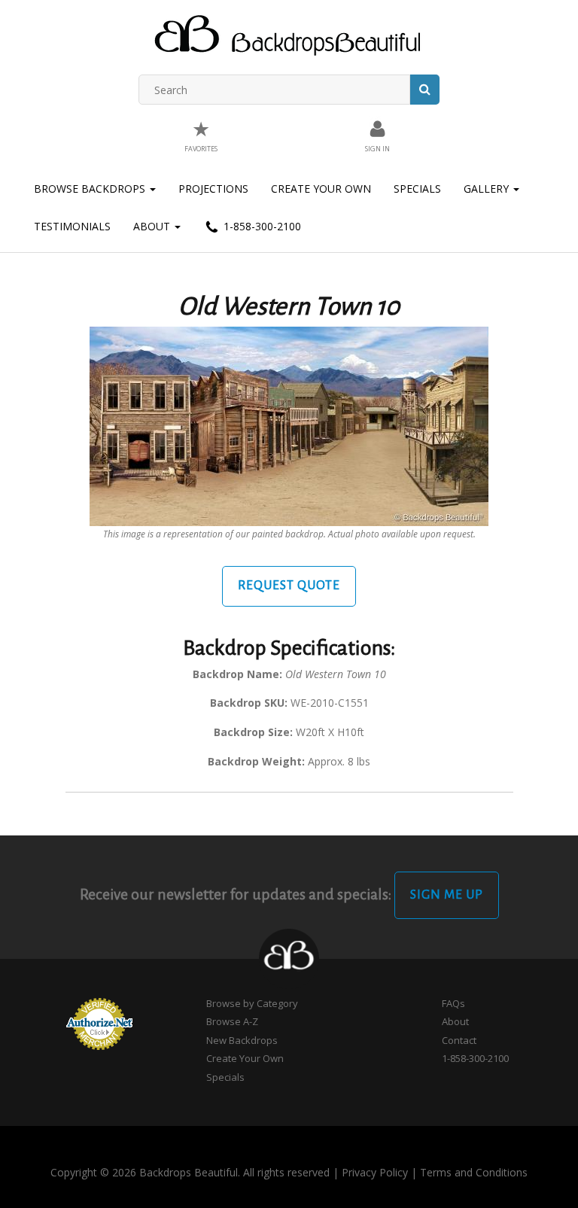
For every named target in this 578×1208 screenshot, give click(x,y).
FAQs (453, 1003)
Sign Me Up (446, 895)
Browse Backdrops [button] (91, 188)
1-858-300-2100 (261, 226)
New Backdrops (242, 1040)
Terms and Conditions (474, 1172)
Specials (417, 188)
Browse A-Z (232, 1021)
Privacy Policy (375, 1172)
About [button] (153, 226)
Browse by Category (252, 1003)
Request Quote (289, 585)
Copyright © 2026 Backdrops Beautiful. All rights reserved (190, 1172)
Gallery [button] (488, 188)
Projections (213, 188)
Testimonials (72, 226)
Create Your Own (321, 188)
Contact (459, 1040)
